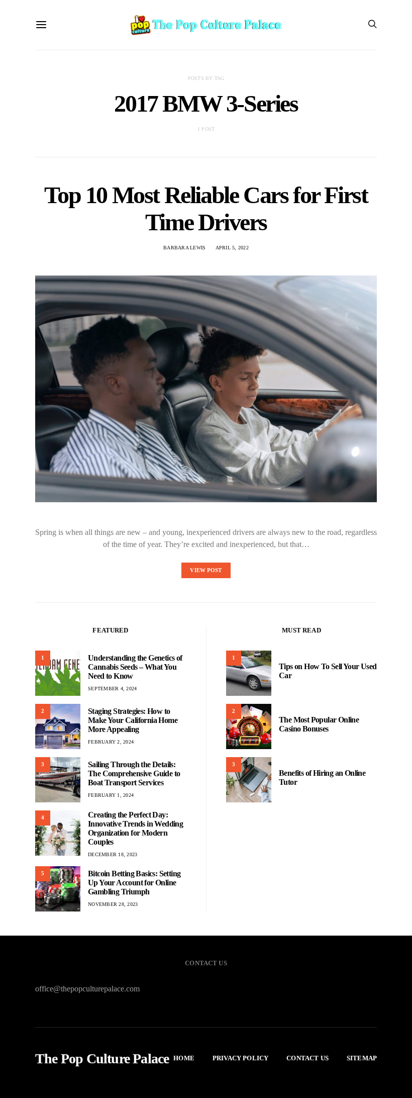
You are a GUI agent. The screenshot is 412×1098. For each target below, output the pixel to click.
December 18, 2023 (112, 854)
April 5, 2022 (232, 247)
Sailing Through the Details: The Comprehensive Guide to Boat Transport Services (134, 773)
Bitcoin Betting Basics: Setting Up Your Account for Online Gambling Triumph (134, 882)
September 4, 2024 (112, 688)
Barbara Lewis (184, 247)
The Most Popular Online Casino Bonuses (319, 724)
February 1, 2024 (111, 795)
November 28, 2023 (113, 904)
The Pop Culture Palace (102, 1059)
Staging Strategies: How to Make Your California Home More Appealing (132, 720)
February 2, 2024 (111, 742)
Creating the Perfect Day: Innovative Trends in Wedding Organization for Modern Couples (135, 828)
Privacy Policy (240, 1058)
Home (183, 1058)
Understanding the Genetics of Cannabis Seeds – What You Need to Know (135, 667)
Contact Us (307, 1058)
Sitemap (362, 1058)
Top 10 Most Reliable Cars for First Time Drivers (205, 208)
